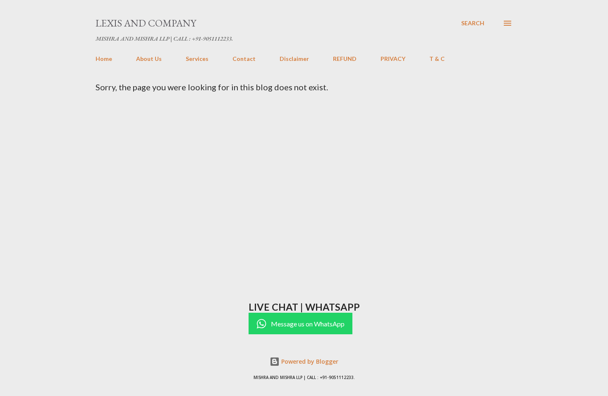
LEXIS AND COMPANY (146, 23)
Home (104, 58)
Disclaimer (294, 58)
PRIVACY (393, 58)
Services (197, 58)
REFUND (345, 58)
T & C (437, 58)
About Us (149, 58)
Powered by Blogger (309, 361)
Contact (244, 58)
